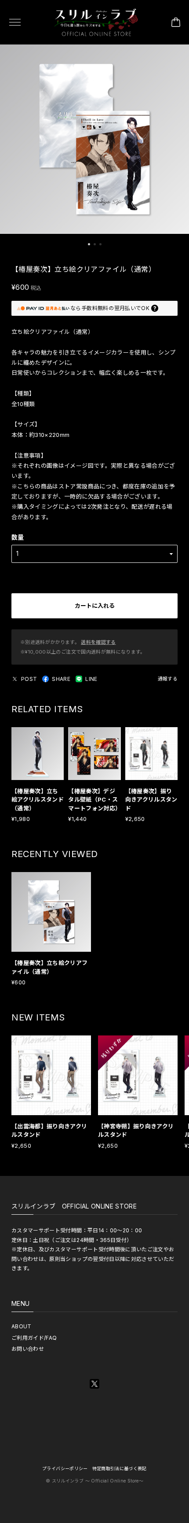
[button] (89, 244)
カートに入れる (95, 605)
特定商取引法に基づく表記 (119, 1468)
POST (29, 679)
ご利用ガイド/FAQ (34, 1337)
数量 (17, 537)
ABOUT (21, 1326)
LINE (91, 679)
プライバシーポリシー (65, 1468)
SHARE (61, 679)
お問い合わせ (27, 1349)
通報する (168, 679)
